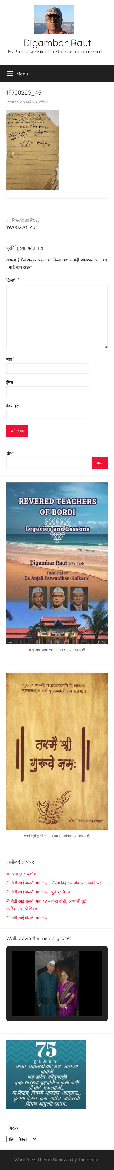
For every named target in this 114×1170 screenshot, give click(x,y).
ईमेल (11, 382)
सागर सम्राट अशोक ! (22, 873)
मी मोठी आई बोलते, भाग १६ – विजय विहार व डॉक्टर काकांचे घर (53, 883)
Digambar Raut (57, 43)
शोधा (10, 453)
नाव (10, 359)
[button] (45, 1001)
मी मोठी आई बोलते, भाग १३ (26, 917)
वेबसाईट (12, 405)
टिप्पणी (12, 280)
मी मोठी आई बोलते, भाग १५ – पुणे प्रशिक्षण (38, 892)
